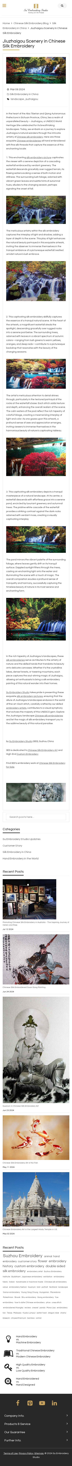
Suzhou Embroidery (23, 1256)
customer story (27, 1261)
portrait (45, 1287)
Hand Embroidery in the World (21, 858)
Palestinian (8, 1297)
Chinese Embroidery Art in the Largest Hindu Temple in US (30, 1229)
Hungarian (44, 1292)
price (48, 1302)
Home (6, 23)
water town (42, 1313)
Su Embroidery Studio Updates (22, 839)
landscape (17, 99)
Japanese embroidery (32, 1277)
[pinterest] (30, 1404)
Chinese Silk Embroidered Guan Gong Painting (24, 987)
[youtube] (42, 1404)
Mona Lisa (51, 1308)
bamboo (31, 1318)
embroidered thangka (13, 1308)
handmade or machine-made (30, 1282)
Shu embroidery (29, 1297)
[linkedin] (54, 1404)
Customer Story (12, 845)
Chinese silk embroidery (30, 137)
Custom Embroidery (27, 754)
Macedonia (55, 1292)
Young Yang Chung (30, 1292)
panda (43, 1308)
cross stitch (56, 1302)
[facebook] (18, 1404)
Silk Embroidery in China (24, 94)
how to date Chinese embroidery (30, 1302)
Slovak (17, 1297)
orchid (38, 1318)
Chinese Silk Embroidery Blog (31, 23)
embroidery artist (35, 1271)
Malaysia (17, 1313)
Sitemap (39, 1453)
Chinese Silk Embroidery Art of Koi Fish (20, 1163)
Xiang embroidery (45, 1297)
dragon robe (54, 1313)
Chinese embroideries (29, 141)
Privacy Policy (26, 1453)
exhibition (48, 1277)
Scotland (53, 1287)
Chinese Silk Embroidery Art (43, 750)
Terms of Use (11, 1453)
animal (48, 1256)
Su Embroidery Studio (20, 741)
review (27, 1308)
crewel (35, 1308)
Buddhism (16, 1277)
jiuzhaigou (32, 99)
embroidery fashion (18, 1287)
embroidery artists (16, 708)
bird (39, 1287)
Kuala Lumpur (29, 1313)
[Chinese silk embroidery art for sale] (36, 792)
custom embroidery (29, 1266)
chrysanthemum (19, 1318)
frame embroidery (11, 1292)
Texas (10, 1313)
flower (43, 1261)
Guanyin (32, 1287)
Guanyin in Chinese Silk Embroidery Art (21, 1106)
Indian (12, 1282)
